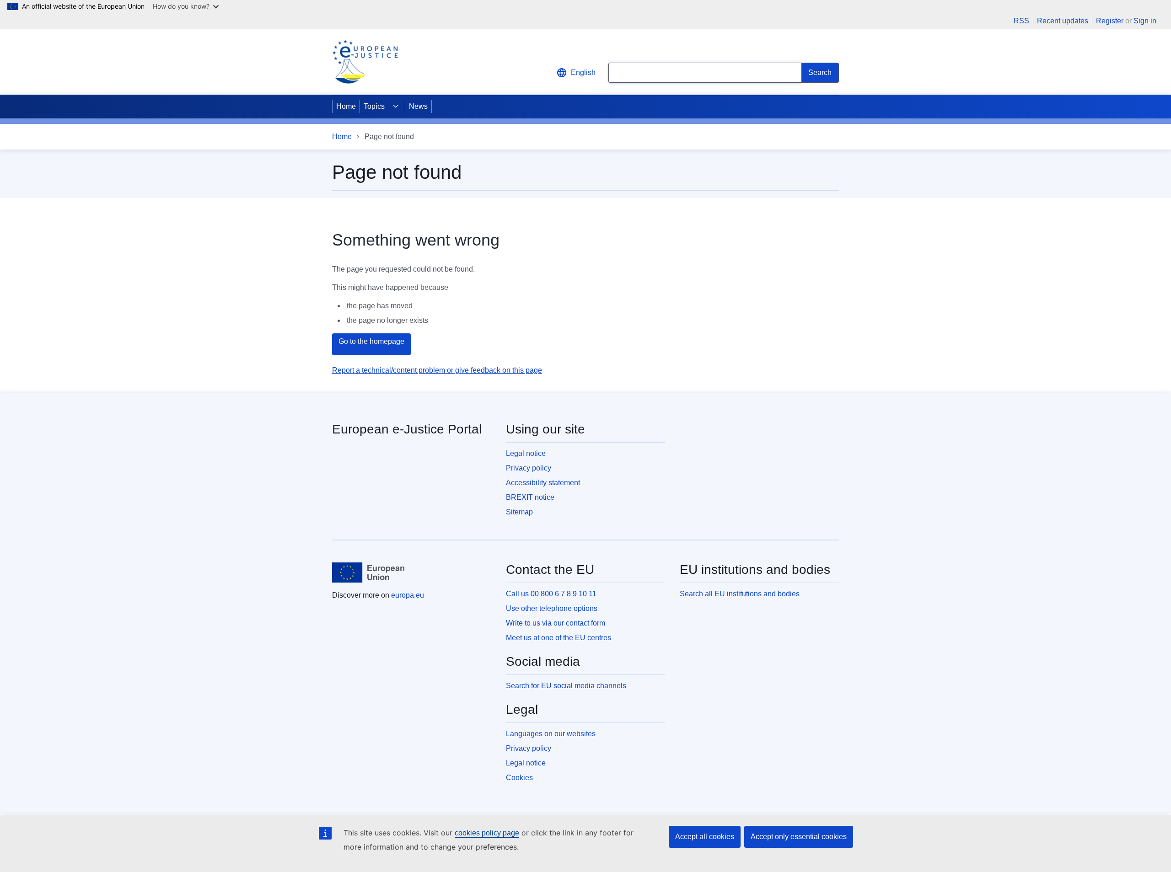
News (418, 106)
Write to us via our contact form (555, 623)
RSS (1021, 21)
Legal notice (526, 453)
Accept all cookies (704, 836)
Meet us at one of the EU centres (558, 638)
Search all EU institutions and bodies (740, 594)
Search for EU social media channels (566, 686)
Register (1109, 21)
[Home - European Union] (368, 572)
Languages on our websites (551, 734)
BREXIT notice (530, 497)
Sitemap (519, 512)
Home (346, 106)
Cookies (519, 777)
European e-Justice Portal (407, 429)
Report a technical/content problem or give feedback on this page (437, 370)
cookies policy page (487, 833)
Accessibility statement (543, 483)
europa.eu (407, 595)
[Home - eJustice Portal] (365, 62)
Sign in (1144, 21)
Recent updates (1062, 21)
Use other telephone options (551, 608)
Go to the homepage (371, 341)
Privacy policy (528, 468)
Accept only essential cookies (799, 836)
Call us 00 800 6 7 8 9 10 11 (551, 594)
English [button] (583, 72)
